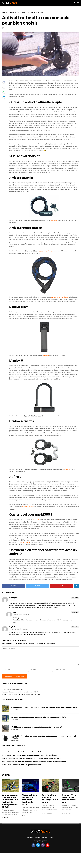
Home (3, 12)
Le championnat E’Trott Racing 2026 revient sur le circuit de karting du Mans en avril (43, 707)
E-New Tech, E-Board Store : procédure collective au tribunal (33, 755)
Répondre (75, 597)
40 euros (52, 416)
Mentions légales (41, 837)
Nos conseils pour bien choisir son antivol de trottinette (20, 692)
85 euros (67, 469)
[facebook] (33, 845)
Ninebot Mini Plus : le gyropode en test (26, 765)
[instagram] (43, 845)
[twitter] (38, 845)
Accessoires (11, 12)
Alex (6, 28)
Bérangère (13, 598)
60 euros (46, 355)
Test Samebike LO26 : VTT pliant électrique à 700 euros (40, 758)
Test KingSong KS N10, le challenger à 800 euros (50, 798)
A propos (30, 837)
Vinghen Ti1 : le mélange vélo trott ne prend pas (69, 798)
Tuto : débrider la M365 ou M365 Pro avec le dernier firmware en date (39, 761)
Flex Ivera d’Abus (24, 542)
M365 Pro (36, 520)
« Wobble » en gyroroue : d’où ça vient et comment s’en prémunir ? (36, 727)
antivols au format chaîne (59, 297)
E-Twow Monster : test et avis (32, 752)
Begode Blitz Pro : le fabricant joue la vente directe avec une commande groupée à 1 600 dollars (43, 737)
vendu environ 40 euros (46, 251)
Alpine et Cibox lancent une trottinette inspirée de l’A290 (29, 800)
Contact (51, 837)
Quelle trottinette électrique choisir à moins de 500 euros (21, 694)
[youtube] (47, 845)
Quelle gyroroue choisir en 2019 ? (13, 690)
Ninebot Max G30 (28, 507)
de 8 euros (53, 220)
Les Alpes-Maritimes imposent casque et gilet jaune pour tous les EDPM (38, 717)
